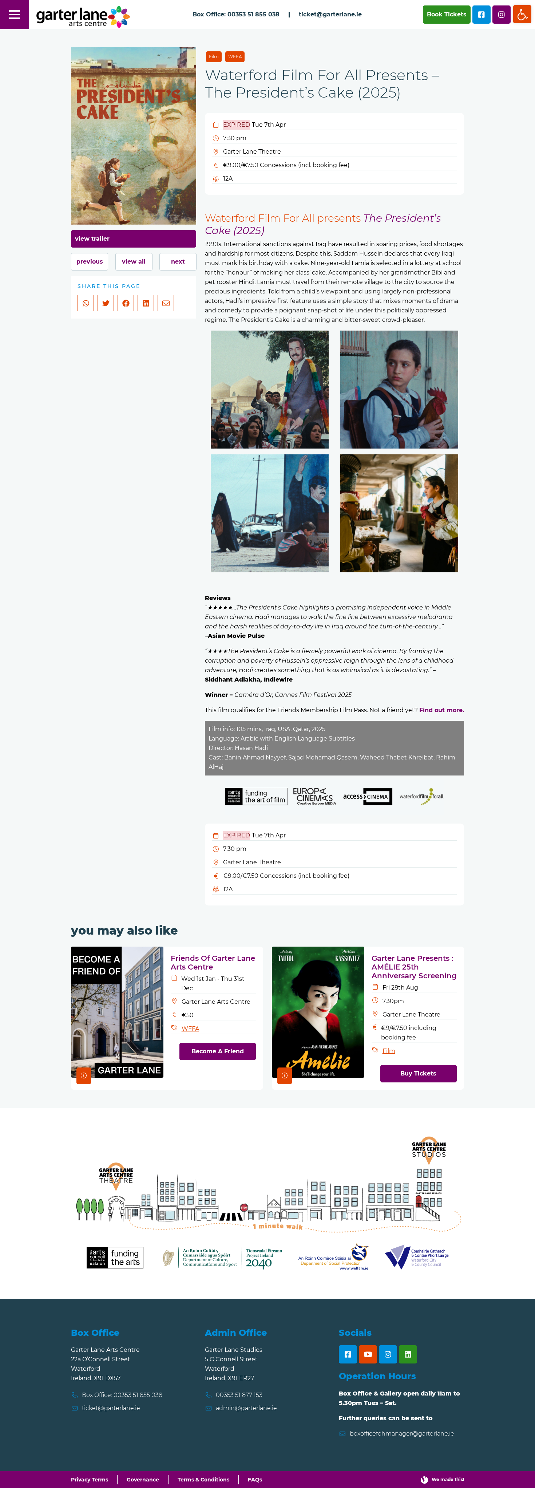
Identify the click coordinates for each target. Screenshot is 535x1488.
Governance (143, 1479)
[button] (522, 14)
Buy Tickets (418, 1073)
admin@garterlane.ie (246, 1408)
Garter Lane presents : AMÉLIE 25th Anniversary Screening (414, 967)
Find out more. (441, 710)
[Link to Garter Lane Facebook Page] (481, 14)
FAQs (255, 1479)
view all (134, 261)
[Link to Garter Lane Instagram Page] (388, 1354)
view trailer (92, 238)
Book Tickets (447, 14)
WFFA (235, 56)
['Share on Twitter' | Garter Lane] (106, 303)
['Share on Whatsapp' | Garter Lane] (86, 303)
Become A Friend (217, 1051)
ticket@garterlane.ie (330, 14)
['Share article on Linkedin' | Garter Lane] (146, 303)
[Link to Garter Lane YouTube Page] (368, 1354)
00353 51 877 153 (239, 1395)
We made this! (448, 1479)
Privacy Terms (89, 1479)
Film (214, 56)
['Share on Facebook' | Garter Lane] (126, 303)
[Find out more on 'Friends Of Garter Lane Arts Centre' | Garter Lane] (117, 1011)
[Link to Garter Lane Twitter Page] (501, 14)
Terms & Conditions (203, 1479)
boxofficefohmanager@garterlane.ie (402, 1433)
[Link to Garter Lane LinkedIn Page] (408, 1354)
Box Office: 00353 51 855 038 (236, 14)
